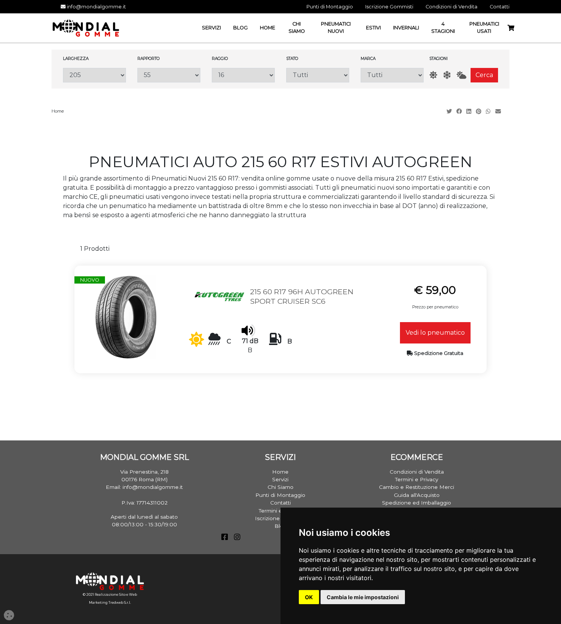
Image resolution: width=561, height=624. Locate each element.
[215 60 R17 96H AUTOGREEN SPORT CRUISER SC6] (125, 316)
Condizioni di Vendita (417, 472)
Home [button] (267, 28)
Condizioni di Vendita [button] (451, 7)
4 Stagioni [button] (443, 27)
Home (58, 111)
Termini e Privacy (416, 479)
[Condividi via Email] (498, 111)
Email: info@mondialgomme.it (144, 487)
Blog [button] (240, 28)
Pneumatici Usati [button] (484, 27)
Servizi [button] (211, 28)
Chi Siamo (280, 487)
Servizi (280, 479)
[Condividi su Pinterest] (479, 111)
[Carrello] (511, 28)
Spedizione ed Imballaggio (416, 503)
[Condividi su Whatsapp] (489, 111)
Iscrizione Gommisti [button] (389, 7)
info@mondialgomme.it (96, 7)
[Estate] (433, 75)
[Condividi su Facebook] (459, 111)
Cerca (484, 75)
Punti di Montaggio (280, 495)
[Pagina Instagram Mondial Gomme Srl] (237, 538)
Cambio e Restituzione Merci (416, 487)
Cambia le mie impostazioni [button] (363, 597)
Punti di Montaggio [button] (329, 7)
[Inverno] (446, 75)
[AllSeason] (461, 75)
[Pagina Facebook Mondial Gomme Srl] (224, 538)
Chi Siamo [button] (297, 27)
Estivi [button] (373, 28)
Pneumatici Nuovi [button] (336, 27)
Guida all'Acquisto (417, 495)
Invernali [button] (406, 28)
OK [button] (309, 597)
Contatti (280, 503)
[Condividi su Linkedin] (469, 111)
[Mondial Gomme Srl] (86, 27)
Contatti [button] (499, 7)
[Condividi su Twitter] (450, 111)
